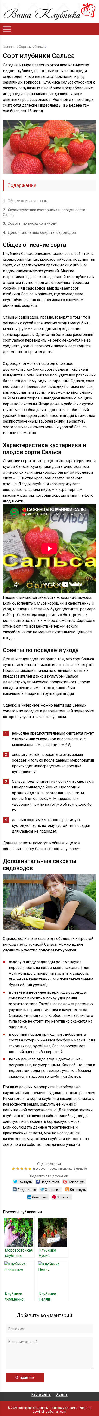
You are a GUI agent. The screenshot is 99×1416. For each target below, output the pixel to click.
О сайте (62, 1394)
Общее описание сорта (25, 201)
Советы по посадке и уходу (30, 223)
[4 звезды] (26, 1168)
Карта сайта (41, 1394)
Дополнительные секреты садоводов (39, 232)
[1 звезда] (14, 1168)
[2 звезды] (18, 1168)
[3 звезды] (22, 1168)
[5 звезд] (30, 1168)
